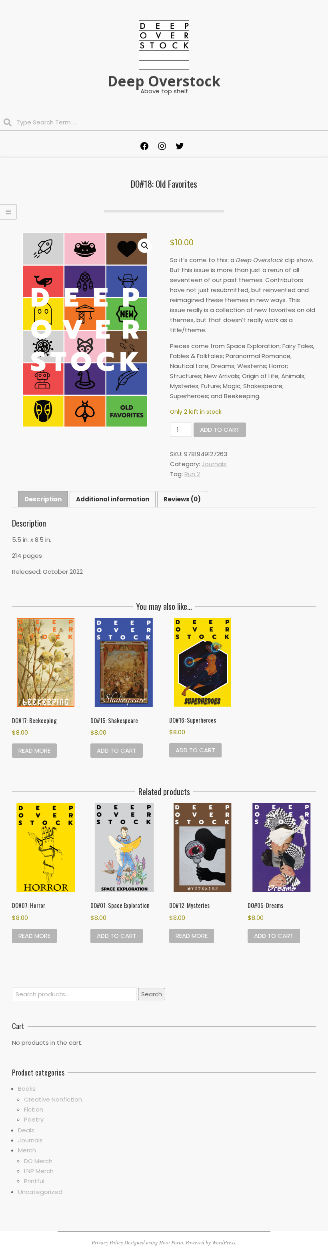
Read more (34, 750)
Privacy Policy (107, 1242)
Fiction (33, 1109)
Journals (214, 464)
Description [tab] (43, 499)
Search (151, 994)
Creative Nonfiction (53, 1099)
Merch (27, 1150)
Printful (34, 1181)
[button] (145, 245)
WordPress (223, 1242)
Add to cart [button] (116, 750)
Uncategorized (40, 1192)
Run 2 (192, 474)
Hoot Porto (171, 1242)
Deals (26, 1130)
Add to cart (220, 429)
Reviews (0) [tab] (182, 499)
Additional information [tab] (112, 499)
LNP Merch (39, 1171)
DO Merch (38, 1161)
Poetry (34, 1119)
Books (27, 1088)
